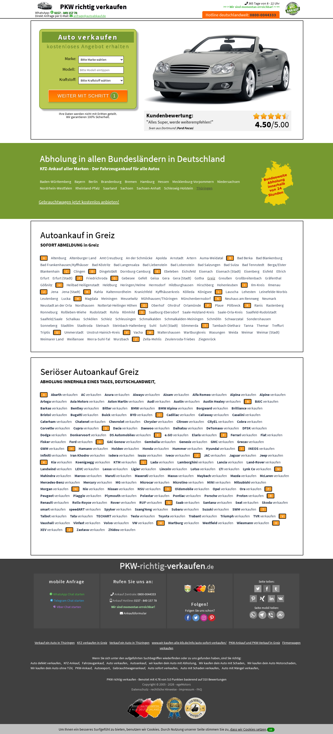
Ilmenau (274, 285)
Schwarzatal (234, 319)
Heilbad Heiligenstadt (83, 285)
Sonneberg (48, 325)
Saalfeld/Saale (51, 319)
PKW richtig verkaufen (93, 6)
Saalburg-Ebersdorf (164, 312)
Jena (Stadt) (71, 291)
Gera (165, 278)
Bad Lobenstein (182, 264)
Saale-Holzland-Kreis (198, 312)
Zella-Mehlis (152, 339)
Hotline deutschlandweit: (241, 14)
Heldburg (110, 285)
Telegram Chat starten (69, 600)
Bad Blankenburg (269, 258)
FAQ (199, 689)
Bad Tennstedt (253, 264)
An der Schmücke (139, 258)
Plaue (219, 305)
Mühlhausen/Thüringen (159, 298)
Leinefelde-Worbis (273, 291)
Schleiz (106, 319)
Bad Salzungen (209, 264)
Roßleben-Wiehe (73, 312)
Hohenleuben (227, 285)
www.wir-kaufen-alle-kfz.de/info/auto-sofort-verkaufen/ (189, 643)
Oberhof (157, 305)
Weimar (247, 332)
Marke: (70, 58)
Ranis (258, 305)
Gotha (199, 278)
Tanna (248, 325)
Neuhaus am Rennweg (242, 298)
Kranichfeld (143, 291)
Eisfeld (268, 271)
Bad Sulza (231, 264)
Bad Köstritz (101, 264)
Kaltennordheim (118, 291)
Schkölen (90, 319)
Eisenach (206, 271)
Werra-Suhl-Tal (98, 339)
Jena (54, 291)
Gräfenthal (273, 278)
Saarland (110, 188)
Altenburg (58, 258)
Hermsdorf (157, 285)
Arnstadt (176, 258)
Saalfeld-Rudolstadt (261, 312)
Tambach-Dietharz (226, 325)
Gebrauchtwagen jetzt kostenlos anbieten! (79, 202)
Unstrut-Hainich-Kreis (103, 332)
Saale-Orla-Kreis (230, 312)
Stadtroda (84, 325)
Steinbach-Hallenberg (129, 325)
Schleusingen (125, 319)
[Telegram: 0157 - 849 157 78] (51, 600)
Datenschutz (139, 689)
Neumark (269, 298)
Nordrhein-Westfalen (56, 188)
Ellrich (281, 271)
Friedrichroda (96, 278)
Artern (191, 258)
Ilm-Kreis (258, 285)
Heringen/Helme (132, 285)
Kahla (98, 291)
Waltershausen (168, 332)
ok (270, 729)
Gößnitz (46, 285)
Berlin (93, 181)
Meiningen (109, 298)
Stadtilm (67, 325)
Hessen (163, 181)
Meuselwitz (129, 298)
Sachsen (126, 188)
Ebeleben (171, 271)
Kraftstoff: (67, 79)
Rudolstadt (98, 312)
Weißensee (75, 339)
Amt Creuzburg (111, 258)
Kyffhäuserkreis (167, 291)
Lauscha (232, 291)
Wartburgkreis (195, 332)
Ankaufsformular (135, 613)
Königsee (205, 291)
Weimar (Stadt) (268, 332)
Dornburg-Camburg (135, 271)
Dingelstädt (108, 271)
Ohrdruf (174, 305)
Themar (263, 325)
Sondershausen (259, 319)
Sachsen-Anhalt (149, 188)
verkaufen (64, 394)
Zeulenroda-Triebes (180, 339)
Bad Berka (245, 258)
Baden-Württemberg (55, 181)
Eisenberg (251, 271)
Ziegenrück (207, 339)
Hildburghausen (181, 285)
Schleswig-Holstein (178, 188)
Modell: (69, 69)
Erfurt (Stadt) (62, 278)
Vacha (138, 332)
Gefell (142, 278)
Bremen (131, 181)
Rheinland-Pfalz (87, 188)
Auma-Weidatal (211, 258)
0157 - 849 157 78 (65, 13)
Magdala (91, 298)
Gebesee (128, 278)
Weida (233, 332)
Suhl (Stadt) (169, 325)
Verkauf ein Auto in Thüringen (55, 643)
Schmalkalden (150, 319)
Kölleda (188, 291)
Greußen (225, 278)
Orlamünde (192, 305)
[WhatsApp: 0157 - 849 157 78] (51, 13)
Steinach (102, 325)
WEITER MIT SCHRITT (87, 95)
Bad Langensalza (126, 264)
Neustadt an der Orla (56, 305)
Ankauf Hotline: (123, 600)
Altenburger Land (83, 258)
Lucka (65, 298)
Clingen (79, 271)
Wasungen (217, 332)
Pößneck (233, 305)
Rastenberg (275, 305)
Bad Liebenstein (155, 264)
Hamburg (147, 181)
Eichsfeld (189, 271)
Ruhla (114, 312)
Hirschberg (205, 285)
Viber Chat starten (69, 607)
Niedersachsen (228, 181)
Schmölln (214, 319)
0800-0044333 (147, 594)
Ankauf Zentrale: (125, 594)
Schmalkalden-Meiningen (183, 319)
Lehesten (249, 291)
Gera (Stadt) (182, 278)
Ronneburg (49, 312)
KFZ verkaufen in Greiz (92, 643)
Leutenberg (49, 298)
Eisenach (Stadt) (228, 271)
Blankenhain (50, 271)
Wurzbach (121, 339)
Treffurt (278, 325)
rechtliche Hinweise (164, 689)
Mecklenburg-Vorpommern (193, 181)
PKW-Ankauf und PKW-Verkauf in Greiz (254, 643)
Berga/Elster (277, 264)
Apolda (161, 258)
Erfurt (44, 278)
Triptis (45, 332)
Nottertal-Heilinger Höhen (117, 305)
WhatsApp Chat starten (68, 594)
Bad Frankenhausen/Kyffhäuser (64, 264)
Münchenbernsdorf (196, 298)
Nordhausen (84, 305)
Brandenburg (111, 181)
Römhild (128, 312)
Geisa (154, 278)
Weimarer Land (52, 339)
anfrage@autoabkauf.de (89, 16)
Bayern (80, 181)
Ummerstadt (73, 332)
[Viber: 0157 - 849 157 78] (54, 607)
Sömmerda (189, 325)
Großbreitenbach (248, 278)
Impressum (186, 689)
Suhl (152, 325)
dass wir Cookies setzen (248, 729)
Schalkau (73, 319)
